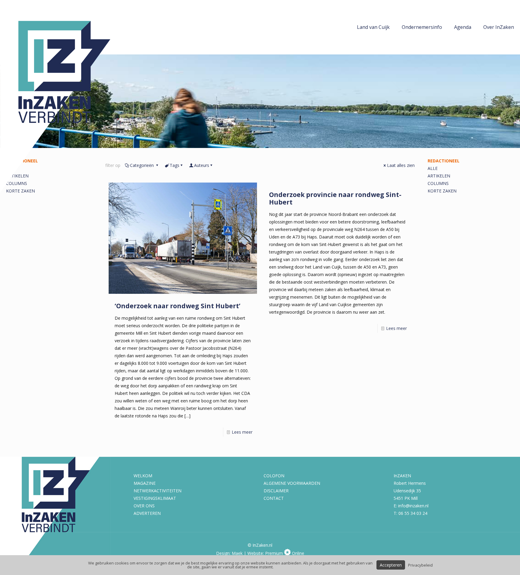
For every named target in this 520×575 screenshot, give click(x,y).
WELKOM (143, 475)
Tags (174, 165)
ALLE (433, 168)
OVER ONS (144, 506)
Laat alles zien (401, 165)
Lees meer (242, 432)
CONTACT (274, 498)
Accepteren (391, 565)
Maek (237, 553)
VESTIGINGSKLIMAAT (155, 498)
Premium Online (284, 553)
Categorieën (142, 165)
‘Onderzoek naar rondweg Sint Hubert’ (177, 306)
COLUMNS (438, 183)
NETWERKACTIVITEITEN (157, 491)
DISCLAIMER (276, 491)
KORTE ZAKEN (442, 191)
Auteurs (201, 165)
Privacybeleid (420, 565)
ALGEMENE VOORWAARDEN (292, 483)
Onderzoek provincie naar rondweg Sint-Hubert (335, 198)
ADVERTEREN (147, 513)
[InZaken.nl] (69, 96)
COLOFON (274, 475)
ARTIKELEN (439, 176)
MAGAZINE (145, 483)
